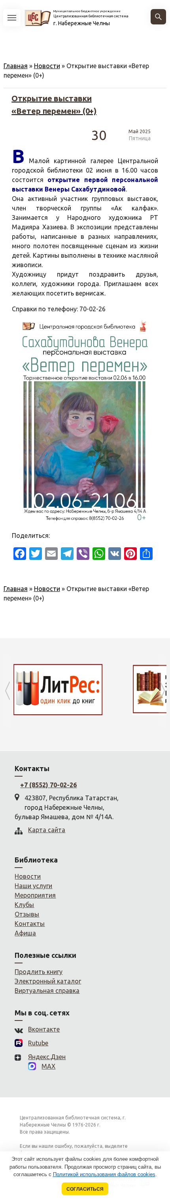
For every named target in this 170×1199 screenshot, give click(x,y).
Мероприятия (35, 895)
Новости (47, 65)
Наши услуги (33, 885)
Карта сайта (46, 829)
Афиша (25, 933)
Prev (7, 690)
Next (162, 690)
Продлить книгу (38, 971)
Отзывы (27, 914)
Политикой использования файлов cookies (104, 1174)
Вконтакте (44, 1029)
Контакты (30, 923)
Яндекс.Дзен (47, 1056)
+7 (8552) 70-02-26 (48, 784)
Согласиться (85, 1189)
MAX (48, 1066)
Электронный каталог (48, 981)
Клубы (24, 904)
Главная (16, 65)
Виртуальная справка (47, 990)
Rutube (38, 1043)
